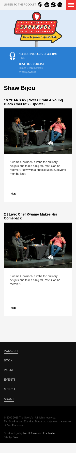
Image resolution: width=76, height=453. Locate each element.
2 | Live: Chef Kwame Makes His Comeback (30, 216)
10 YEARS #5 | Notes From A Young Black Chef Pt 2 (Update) (33, 102)
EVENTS (10, 379)
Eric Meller (49, 433)
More (13, 193)
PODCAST (11, 350)
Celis (15, 437)
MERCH (9, 389)
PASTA (8, 370)
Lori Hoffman (30, 433)
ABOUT (9, 398)
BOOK (8, 360)
